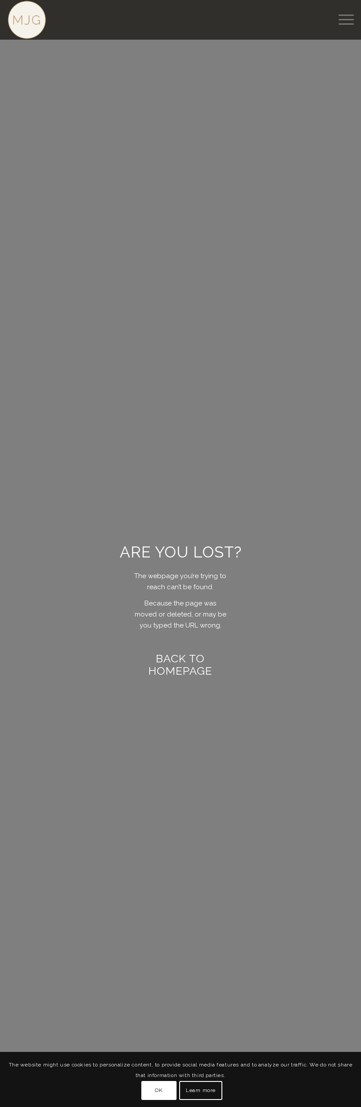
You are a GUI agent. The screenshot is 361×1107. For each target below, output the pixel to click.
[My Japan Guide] (27, 20)
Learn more (201, 1090)
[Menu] (342, 20)
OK (158, 1090)
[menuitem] (342, 20)
